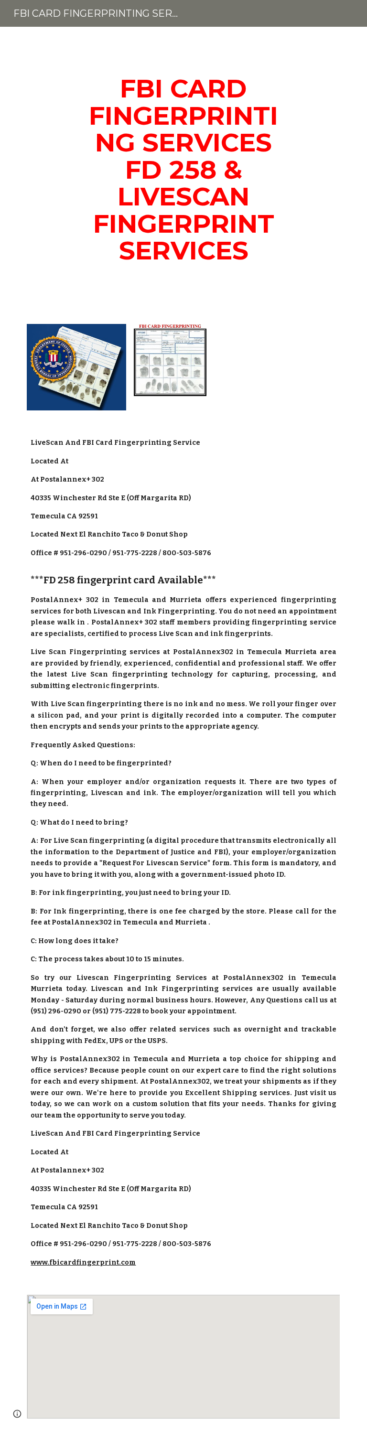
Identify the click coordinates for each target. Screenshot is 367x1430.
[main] (183, 169)
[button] (17, 1413)
